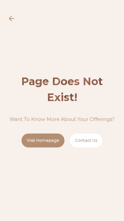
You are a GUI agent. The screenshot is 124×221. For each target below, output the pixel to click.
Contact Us (86, 140)
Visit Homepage (43, 140)
